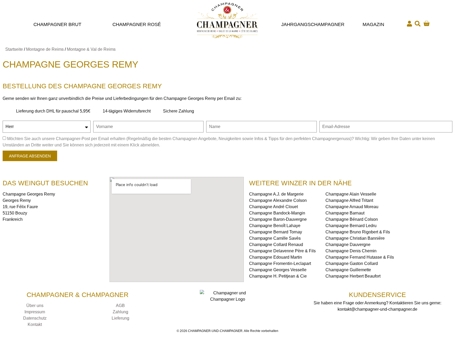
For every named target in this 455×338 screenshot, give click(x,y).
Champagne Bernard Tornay (275, 232)
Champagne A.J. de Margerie (276, 194)
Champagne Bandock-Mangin (277, 213)
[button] (417, 23)
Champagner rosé (136, 24)
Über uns (34, 305)
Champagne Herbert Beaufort (352, 276)
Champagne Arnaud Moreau (351, 206)
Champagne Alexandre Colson (278, 200)
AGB (120, 305)
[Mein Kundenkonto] (409, 24)
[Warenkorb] (426, 23)
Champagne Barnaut (344, 213)
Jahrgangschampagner (312, 24)
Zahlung (120, 312)
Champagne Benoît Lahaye (274, 225)
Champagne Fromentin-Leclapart (280, 263)
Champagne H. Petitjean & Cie (278, 276)
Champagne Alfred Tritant (349, 200)
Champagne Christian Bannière (355, 238)
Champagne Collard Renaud (276, 244)
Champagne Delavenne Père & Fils (282, 251)
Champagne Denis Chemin (351, 251)
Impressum (34, 312)
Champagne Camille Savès (275, 238)
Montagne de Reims (45, 49)
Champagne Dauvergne (347, 244)
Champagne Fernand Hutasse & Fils (359, 257)
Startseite (14, 49)
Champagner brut (57, 24)
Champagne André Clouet (273, 206)
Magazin (373, 24)
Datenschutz (35, 318)
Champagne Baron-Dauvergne (278, 219)
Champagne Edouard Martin (275, 257)
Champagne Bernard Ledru (351, 225)
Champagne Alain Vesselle (350, 194)
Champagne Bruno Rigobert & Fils (357, 232)
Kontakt (35, 324)
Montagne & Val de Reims (91, 49)
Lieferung (120, 318)
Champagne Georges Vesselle (277, 270)
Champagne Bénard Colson (351, 219)
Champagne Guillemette (348, 270)
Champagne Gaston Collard (351, 263)
